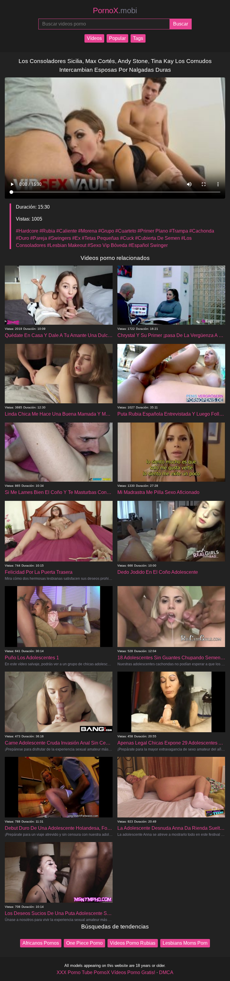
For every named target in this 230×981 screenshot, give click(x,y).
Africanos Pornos (40, 943)
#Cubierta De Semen (157, 238)
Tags (138, 38)
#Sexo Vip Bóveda (107, 245)
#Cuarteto (125, 230)
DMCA (166, 972)
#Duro (22, 238)
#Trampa (178, 230)
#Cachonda (201, 230)
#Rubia (47, 230)
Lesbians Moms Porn (185, 943)
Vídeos (94, 38)
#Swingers (59, 238)
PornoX (115, 10)
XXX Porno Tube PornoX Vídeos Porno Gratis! (106, 972)
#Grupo (106, 230)
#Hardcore (27, 230)
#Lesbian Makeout (66, 245)
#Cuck (127, 238)
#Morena (87, 230)
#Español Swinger (148, 245)
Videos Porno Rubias (132, 943)
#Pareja (38, 238)
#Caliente (66, 230)
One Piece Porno (84, 943)
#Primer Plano (152, 230)
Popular (117, 38)
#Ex (76, 238)
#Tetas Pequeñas (100, 238)
